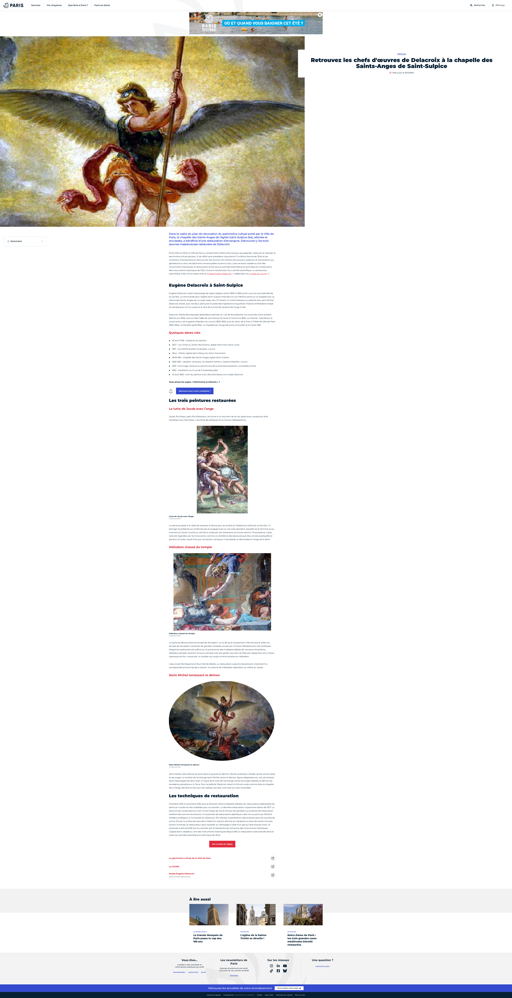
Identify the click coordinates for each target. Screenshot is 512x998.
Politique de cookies (284, 995)
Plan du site (300, 995)
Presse (259, 995)
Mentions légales (214, 995)
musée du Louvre (258, 273)
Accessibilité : (238, 995)
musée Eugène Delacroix (219, 273)
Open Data (269, 995)
